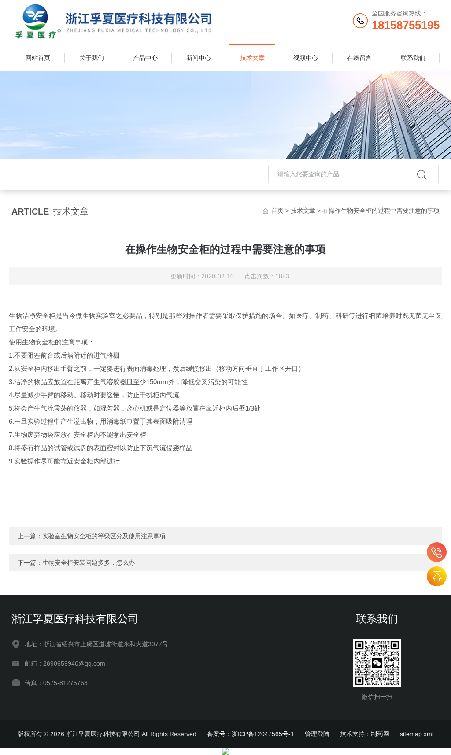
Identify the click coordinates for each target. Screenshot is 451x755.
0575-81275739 (437, 552)
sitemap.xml (416, 733)
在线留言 (359, 57)
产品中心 (145, 57)
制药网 (380, 733)
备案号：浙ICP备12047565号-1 (250, 733)
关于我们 (91, 57)
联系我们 (413, 57)
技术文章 (252, 57)
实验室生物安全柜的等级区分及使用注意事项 (104, 536)
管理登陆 (317, 733)
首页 (277, 210)
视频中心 (305, 57)
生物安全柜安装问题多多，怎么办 (88, 562)
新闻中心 (198, 57)
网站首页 (38, 57)
